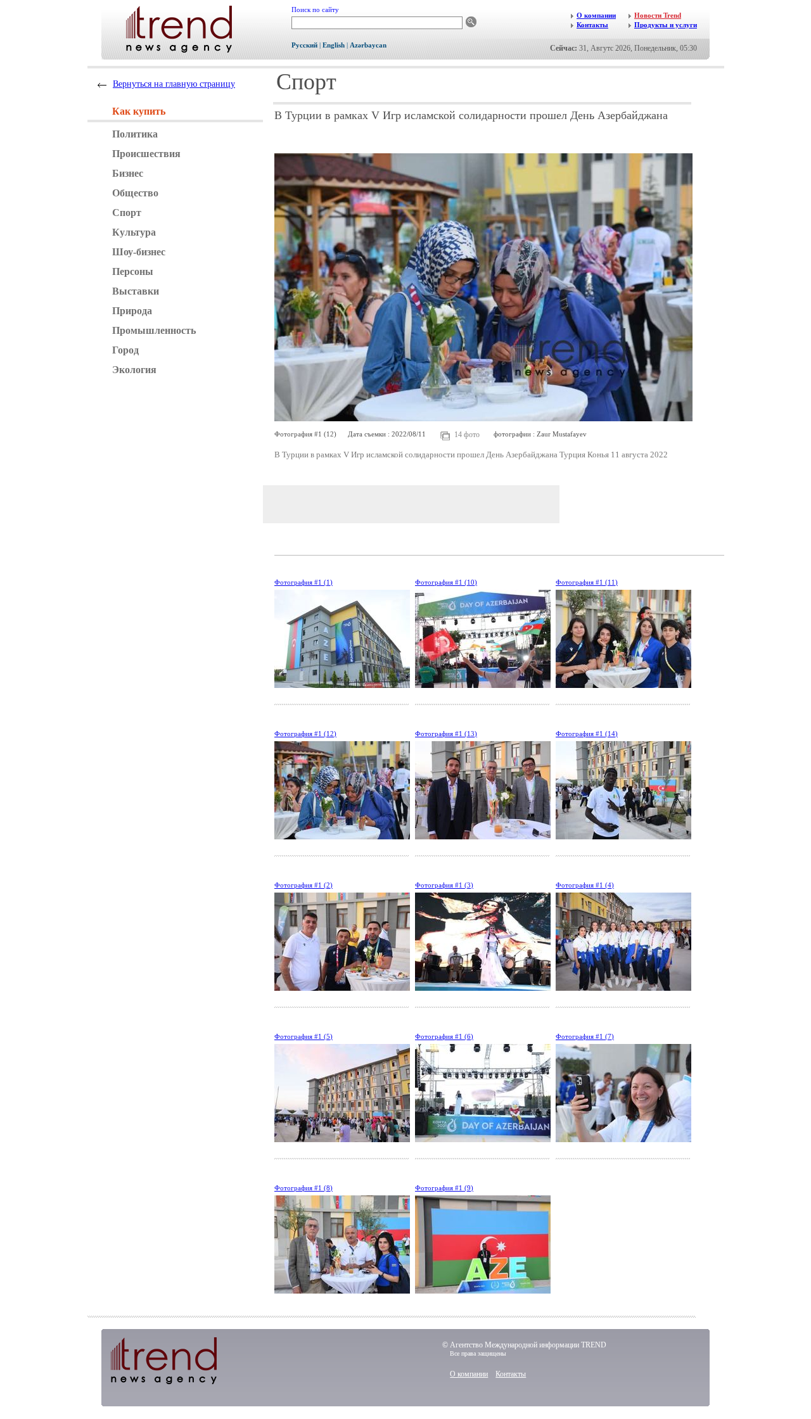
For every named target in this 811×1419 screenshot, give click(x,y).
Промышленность (154, 330)
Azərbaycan (368, 45)
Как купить (138, 111)
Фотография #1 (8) (303, 1188)
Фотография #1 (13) (446, 733)
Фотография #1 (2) (303, 885)
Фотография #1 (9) (444, 1188)
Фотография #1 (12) (305, 733)
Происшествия (146, 153)
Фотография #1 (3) (444, 885)
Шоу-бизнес (138, 251)
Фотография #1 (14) (587, 733)
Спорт (126, 212)
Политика (135, 134)
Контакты (510, 1374)
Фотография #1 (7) (585, 1036)
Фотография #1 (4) (585, 885)
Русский (304, 45)
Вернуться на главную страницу (174, 84)
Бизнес (127, 173)
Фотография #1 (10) (446, 582)
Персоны (132, 271)
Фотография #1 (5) (303, 1036)
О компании (469, 1374)
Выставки (135, 291)
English (333, 45)
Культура (134, 232)
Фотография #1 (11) (587, 582)
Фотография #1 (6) (444, 1036)
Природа (132, 310)
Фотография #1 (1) (303, 582)
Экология (134, 369)
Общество (135, 193)
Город (125, 350)
